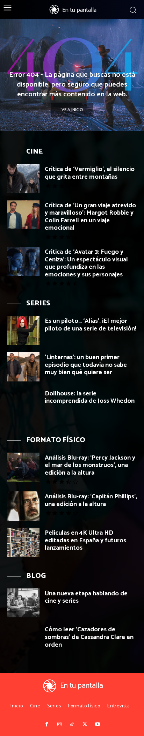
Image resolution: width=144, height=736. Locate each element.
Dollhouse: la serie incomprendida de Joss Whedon (90, 397)
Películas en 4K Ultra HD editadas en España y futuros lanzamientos (85, 540)
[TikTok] (72, 724)
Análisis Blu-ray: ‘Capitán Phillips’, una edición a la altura (91, 500)
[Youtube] (97, 724)
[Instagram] (59, 724)
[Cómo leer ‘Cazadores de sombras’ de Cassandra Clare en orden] (23, 639)
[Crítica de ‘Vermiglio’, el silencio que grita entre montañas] (23, 178)
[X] (84, 724)
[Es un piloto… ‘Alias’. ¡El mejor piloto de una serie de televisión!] (23, 330)
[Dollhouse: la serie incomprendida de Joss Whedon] (23, 403)
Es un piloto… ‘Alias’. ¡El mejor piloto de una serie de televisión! (90, 325)
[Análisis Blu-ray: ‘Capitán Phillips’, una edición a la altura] (23, 506)
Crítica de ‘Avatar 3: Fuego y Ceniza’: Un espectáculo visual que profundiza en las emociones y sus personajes (86, 263)
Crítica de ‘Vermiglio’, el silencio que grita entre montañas (90, 173)
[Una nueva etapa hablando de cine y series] (23, 603)
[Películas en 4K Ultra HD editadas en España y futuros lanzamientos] (23, 542)
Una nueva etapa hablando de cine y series (86, 597)
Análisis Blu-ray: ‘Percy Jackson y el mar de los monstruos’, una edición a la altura (90, 465)
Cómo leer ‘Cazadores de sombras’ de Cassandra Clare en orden (89, 637)
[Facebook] (46, 724)
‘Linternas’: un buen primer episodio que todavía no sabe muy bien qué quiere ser (86, 365)
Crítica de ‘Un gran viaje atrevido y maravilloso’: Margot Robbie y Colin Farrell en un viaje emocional (90, 216)
